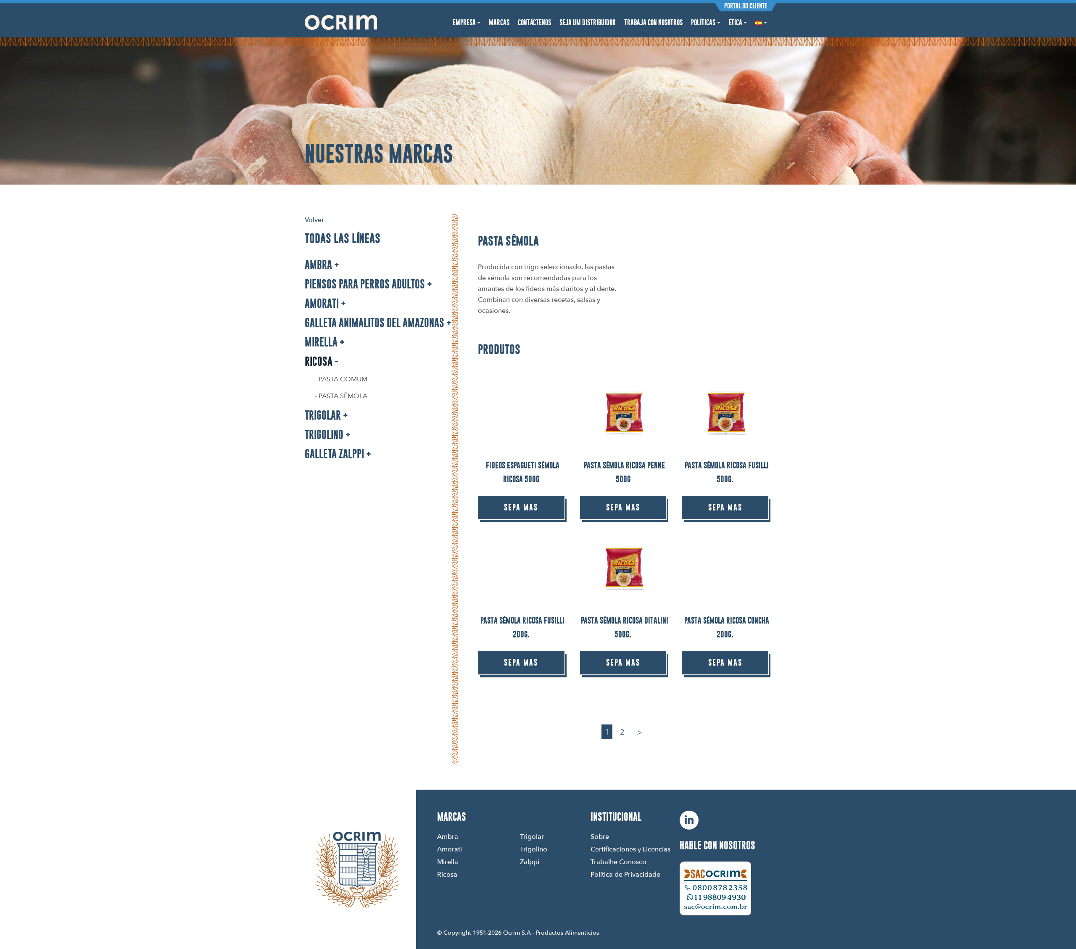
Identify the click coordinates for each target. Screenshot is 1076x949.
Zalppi (529, 861)
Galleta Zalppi (334, 454)
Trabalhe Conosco (618, 861)
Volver (314, 219)
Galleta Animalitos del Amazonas (374, 323)
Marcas (499, 22)
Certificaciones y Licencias (630, 848)
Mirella (321, 342)
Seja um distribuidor (587, 22)
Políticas (703, 22)
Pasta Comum (343, 379)
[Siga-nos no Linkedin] (689, 820)
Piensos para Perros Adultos (365, 284)
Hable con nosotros (717, 845)
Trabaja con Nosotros (653, 22)
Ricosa (318, 361)
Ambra (318, 265)
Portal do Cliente (745, 6)
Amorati (322, 303)
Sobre (600, 836)
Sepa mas (521, 507)
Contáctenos (534, 22)
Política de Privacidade (625, 874)
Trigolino (324, 434)
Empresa (464, 22)
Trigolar (323, 415)
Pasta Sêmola (343, 396)
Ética (735, 22)
